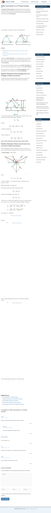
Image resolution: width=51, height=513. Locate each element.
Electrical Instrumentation (41, 131)
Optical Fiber (38, 85)
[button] (49, 2)
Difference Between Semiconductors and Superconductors (40, 99)
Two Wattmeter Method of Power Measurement (41, 26)
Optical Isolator (39, 90)
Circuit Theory (39, 121)
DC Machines (38, 126)
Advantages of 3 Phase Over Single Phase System (13, 404)
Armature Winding (39, 66)
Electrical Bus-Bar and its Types (42, 18)
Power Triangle (39, 76)
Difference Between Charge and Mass (42, 113)
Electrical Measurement (40, 135)
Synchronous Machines (40, 159)
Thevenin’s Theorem (40, 61)
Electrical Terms (24, 1)
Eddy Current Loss (39, 32)
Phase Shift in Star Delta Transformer (10, 400)
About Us (32, 508)
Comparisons (44, 1)
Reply (30, 423)
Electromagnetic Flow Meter (41, 110)
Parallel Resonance (40, 78)
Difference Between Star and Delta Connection (12, 399)
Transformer (38, 162)
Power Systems (39, 152)
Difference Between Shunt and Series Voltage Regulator (42, 103)
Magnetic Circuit (39, 147)
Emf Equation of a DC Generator (42, 21)
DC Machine (38, 68)
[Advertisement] (16, 22)
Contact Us (28, 508)
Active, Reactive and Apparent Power (42, 15)
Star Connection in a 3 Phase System (10, 397)
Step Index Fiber (39, 88)
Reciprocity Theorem (40, 29)
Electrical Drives (39, 128)
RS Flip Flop (38, 73)
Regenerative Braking (40, 59)
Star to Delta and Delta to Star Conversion (12, 402)
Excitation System (39, 34)
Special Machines (39, 155)
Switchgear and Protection (41, 157)
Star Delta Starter (39, 8)
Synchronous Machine (40, 56)
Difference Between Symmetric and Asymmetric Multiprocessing (42, 107)
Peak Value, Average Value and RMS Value (42, 12)
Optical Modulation (40, 92)
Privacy (35, 508)
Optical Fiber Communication (41, 150)
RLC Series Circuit (39, 71)
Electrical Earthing (39, 23)
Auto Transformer (39, 64)
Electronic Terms (34, 1)
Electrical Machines (40, 133)
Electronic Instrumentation (41, 140)
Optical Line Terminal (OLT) (41, 95)
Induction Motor (39, 145)
